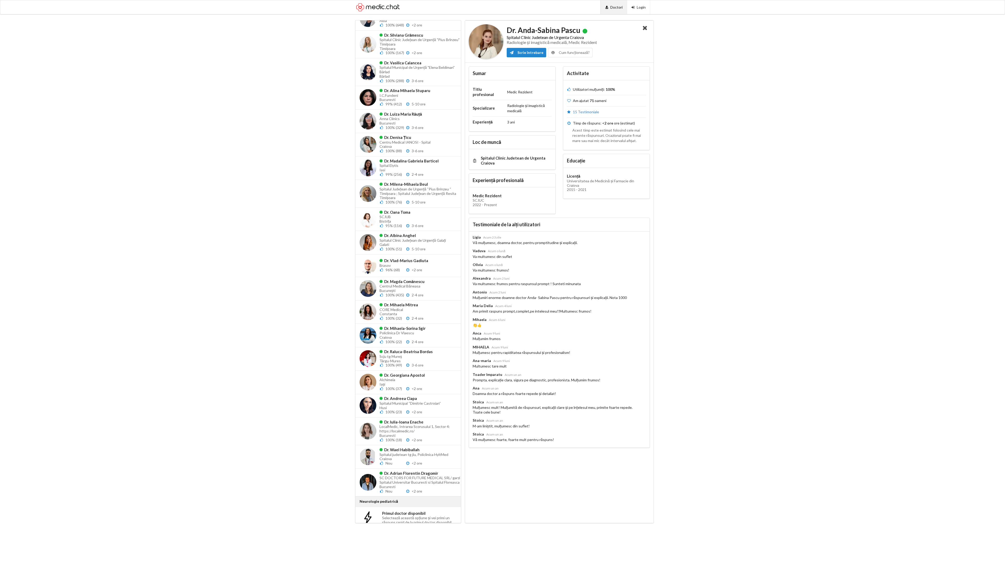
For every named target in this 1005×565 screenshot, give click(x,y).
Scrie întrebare (530, 52)
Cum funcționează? (574, 52)
